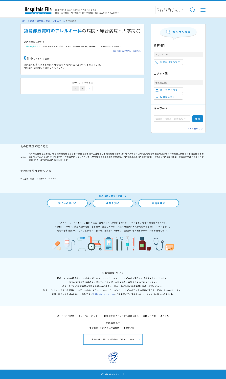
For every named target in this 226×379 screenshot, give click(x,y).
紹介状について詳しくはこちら (127, 51)
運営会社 (164, 315)
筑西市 (194, 153)
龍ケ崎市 (72, 153)
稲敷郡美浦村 (173, 157)
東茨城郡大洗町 (120, 157)
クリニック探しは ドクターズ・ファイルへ (168, 9)
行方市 (66, 157)
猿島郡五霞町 (43, 20)
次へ (89, 88)
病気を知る (113, 203)
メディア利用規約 (65, 315)
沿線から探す (167, 96)
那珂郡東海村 (148, 157)
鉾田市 (72, 157)
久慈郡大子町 (160, 157)
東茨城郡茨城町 (105, 157)
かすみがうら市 (42, 157)
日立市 (38, 153)
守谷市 (171, 153)
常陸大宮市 (179, 153)
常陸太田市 (94, 153)
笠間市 (117, 153)
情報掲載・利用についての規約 (104, 327)
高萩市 (103, 153)
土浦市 (45, 153)
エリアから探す (169, 89)
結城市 (64, 153)
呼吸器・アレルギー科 (47, 178)
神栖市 (59, 157)
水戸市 (32, 153)
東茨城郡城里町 (134, 157)
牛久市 (130, 153)
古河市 (51, 153)
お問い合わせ (149, 315)
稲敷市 (32, 157)
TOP (22, 20)
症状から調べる (67, 203)
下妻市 (79, 153)
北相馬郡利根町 (61, 160)
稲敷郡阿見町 (185, 157)
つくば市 (138, 153)
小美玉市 (94, 157)
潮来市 (164, 153)
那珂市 (188, 153)
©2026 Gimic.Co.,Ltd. (113, 374)
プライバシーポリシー (89, 315)
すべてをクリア (195, 128)
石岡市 (58, 153)
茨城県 (31, 20)
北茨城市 (110, 153)
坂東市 (200, 153)
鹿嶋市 (158, 153)
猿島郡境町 (48, 160)
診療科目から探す (170, 61)
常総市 (86, 153)
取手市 (124, 153)
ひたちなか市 (148, 153)
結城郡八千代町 (36, 160)
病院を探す (159, 203)
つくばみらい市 (83, 157)
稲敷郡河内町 (197, 157)
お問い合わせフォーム (103, 294)
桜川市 (53, 157)
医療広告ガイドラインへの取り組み (121, 315)
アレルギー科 (59, 20)
